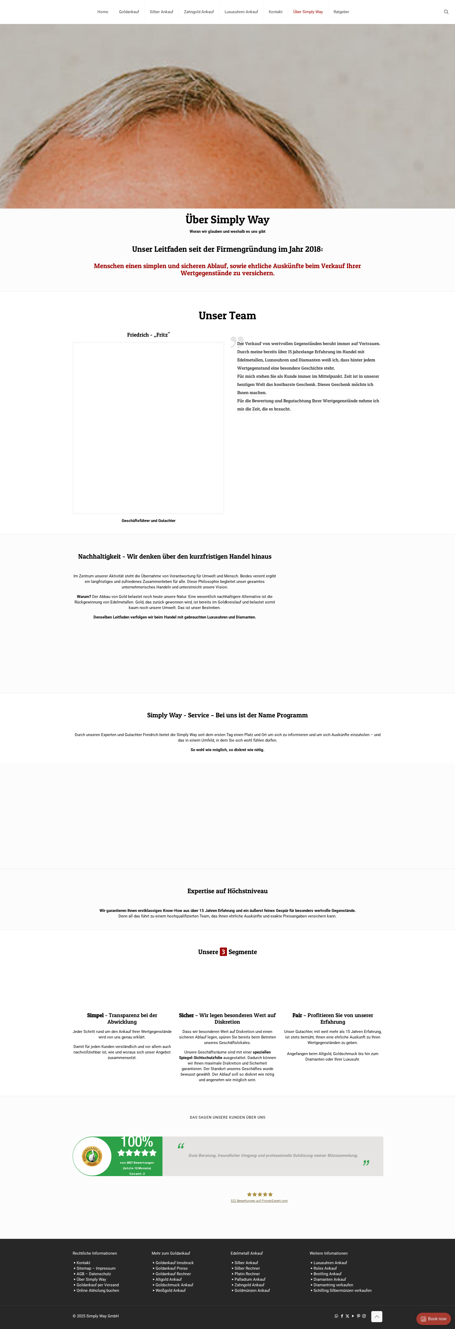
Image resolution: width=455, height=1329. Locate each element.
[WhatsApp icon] (336, 1316)
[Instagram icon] (364, 1316)
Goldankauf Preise (172, 1268)
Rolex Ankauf (325, 1268)
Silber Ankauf (246, 1262)
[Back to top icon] (376, 1316)
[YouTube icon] (353, 1316)
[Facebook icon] (342, 1316)
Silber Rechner (247, 1268)
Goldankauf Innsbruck (175, 1262)
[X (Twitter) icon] (347, 1316)
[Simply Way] (44, 12)
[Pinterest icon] (358, 1316)
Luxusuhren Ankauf (330, 1262)
